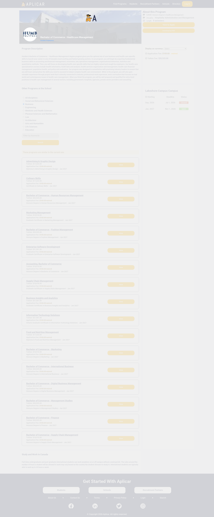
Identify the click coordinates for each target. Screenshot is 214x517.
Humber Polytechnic (47, 40)
